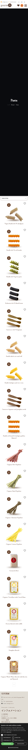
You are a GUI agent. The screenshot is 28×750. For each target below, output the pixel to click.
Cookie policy (11, 707)
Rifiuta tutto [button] (20, 743)
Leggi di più (8, 732)
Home (12, 105)
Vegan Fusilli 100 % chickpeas (14, 224)
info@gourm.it (5, 2)
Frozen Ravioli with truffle (14, 624)
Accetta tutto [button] (7, 743)
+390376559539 (13, 2)
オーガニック (4, 716)
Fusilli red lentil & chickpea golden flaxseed (14, 437)
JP (24, 2)
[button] (14, 747)
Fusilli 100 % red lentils (14, 250)
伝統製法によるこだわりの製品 (9, 718)
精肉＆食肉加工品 (5, 722)
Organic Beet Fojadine (14, 464)
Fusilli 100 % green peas (14, 277)
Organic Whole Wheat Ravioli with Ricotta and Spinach (14, 678)
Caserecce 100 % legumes (14, 330)
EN (21, 2)
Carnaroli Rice (14, 571)
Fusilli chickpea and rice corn (14, 383)
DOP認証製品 (4, 714)
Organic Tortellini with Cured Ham (14, 597)
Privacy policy (4, 707)
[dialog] (14, 736)
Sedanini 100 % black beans (14, 303)
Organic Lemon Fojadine (14, 544)
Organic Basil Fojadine (14, 491)
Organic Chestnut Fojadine (14, 518)
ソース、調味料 (5, 720)
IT (18, 2)
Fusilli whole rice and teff (14, 356)
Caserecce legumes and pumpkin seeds (14, 409)
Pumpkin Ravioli (14, 650)
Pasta (17, 105)
